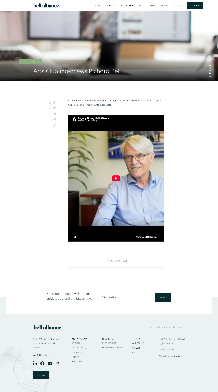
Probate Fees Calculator (113, 347)
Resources (164, 5)
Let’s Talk (194, 5)
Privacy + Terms (166, 349)
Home (97, 5)
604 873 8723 (42, 355)
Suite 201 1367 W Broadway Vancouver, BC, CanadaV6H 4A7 (46, 343)
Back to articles (117, 261)
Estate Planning (79, 347)
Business (76, 342)
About (142, 5)
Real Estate (77, 361)
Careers (178, 5)
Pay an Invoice (109, 342)
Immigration (77, 352)
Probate (75, 356)
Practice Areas (127, 5)
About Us (137, 338)
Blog (152, 5)
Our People (110, 5)
